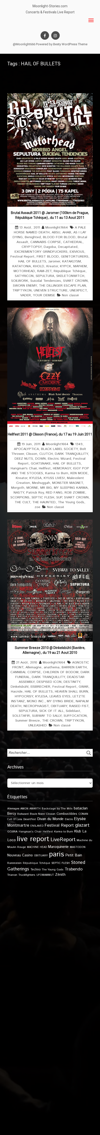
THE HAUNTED (44, 502)
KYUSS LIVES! (54, 478)
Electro (69, 819)
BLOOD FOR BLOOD (59, 237)
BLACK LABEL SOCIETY (59, 449)
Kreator (52, 266)
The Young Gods (71, 502)
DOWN (40, 458)
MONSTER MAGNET (67, 482)
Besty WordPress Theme (70, 44)
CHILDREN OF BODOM (60, 672)
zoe (37, 507)
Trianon (12, 875)
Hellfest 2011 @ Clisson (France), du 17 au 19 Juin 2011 (50, 434)
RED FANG (54, 492)
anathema (51, 667)
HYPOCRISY (24, 696)
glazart (82, 825)
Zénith (60, 874)
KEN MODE (79, 473)
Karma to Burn (56, 473)
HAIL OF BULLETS (32, 261)
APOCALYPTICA (26, 449)
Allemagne (33, 667)
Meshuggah (41, 482)
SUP (59, 497)
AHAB (66, 232)
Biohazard (23, 814)
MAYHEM (80, 266)
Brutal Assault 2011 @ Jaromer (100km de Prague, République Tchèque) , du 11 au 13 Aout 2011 (50, 215)
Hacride (17, 691)
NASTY (19, 492)
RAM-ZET (44, 271)
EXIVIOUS (77, 251)
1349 (79, 444)
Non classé (70, 295)
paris (56, 854)
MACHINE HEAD (37, 847)
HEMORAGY (62, 468)
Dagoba (50, 246)
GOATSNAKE (41, 463)
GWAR (83, 686)
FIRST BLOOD (48, 256)
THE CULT (22, 502)
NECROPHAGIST (36, 706)
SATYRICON (24, 276)
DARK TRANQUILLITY (71, 453)
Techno (35, 869)
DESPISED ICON (49, 681)
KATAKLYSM (71, 261)
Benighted (33, 237)
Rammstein (14, 863)
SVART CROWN (75, 280)
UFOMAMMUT (45, 875)
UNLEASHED (37, 725)
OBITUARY (59, 706)
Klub (77, 831)
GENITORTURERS (74, 256)
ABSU (56, 232)
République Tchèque (69, 271)
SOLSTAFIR (21, 715)
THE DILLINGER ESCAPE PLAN (62, 285)
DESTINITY (72, 681)
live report (33, 839)
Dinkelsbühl (19, 686)
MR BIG (46, 487)
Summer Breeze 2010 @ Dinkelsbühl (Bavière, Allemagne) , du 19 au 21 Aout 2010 (50, 650)
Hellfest (45, 468)
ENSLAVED (36, 826)
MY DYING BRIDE (60, 701)
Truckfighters (26, 875)
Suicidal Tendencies (45, 280)
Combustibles (67, 813)
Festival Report (22, 256)
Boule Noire (37, 814)
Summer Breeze (27, 720)
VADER (25, 295)
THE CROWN (52, 720)
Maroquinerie (58, 846)
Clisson (31, 453)
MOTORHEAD (24, 271)
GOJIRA (12, 832)
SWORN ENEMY (25, 285)
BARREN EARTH (74, 667)
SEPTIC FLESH (43, 497)
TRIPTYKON (22, 290)
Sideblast (73, 710)
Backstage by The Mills (57, 809)
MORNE (32, 487)
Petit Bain (73, 855)
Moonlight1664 (56, 227)
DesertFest (29, 819)
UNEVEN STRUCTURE (50, 290)
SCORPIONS (19, 497)
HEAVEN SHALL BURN (71, 691)
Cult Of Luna (14, 819)
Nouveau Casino (20, 855)
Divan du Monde (50, 819)
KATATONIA (21, 266)
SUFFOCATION (75, 715)
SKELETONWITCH (70, 276)
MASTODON (77, 847)
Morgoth (17, 487)
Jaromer (54, 261)
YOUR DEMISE (44, 295)
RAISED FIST (78, 706)
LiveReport (62, 839)
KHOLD (38, 266)
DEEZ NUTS (24, 458)
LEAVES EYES (60, 696)
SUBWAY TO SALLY (46, 715)
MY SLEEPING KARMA (71, 487)
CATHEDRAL (73, 242)
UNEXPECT (78, 290)
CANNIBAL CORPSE (25, 672)
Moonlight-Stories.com (50, 6)
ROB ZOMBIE (75, 492)
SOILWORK (19, 280)
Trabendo (74, 869)
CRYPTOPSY (32, 246)
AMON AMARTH (30, 809)
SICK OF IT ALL (51, 710)
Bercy (11, 813)
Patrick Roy (35, 492)
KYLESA (35, 478)
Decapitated (67, 246)
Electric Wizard (59, 458)
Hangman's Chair (24, 468)
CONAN (83, 814)
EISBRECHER (40, 686)
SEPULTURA (45, 276)
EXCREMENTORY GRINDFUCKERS (41, 251)
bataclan (81, 808)
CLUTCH (46, 453)
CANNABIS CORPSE (45, 242)
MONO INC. (36, 701)
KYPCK (65, 266)
